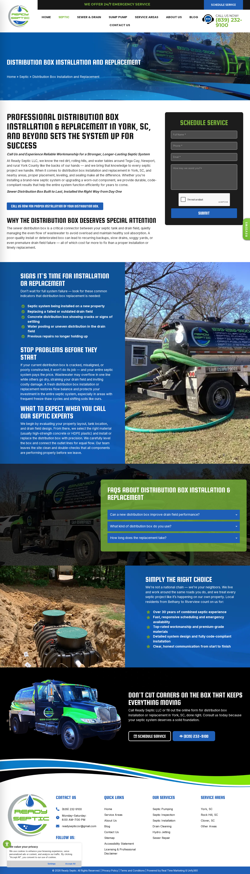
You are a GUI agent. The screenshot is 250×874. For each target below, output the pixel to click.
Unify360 (193, 870)
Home (11, 77)
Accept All (70, 864)
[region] (44, 855)
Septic (24, 77)
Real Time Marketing (173, 870)
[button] (223, 5)
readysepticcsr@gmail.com (79, 826)
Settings (52, 864)
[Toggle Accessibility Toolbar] (7, 844)
